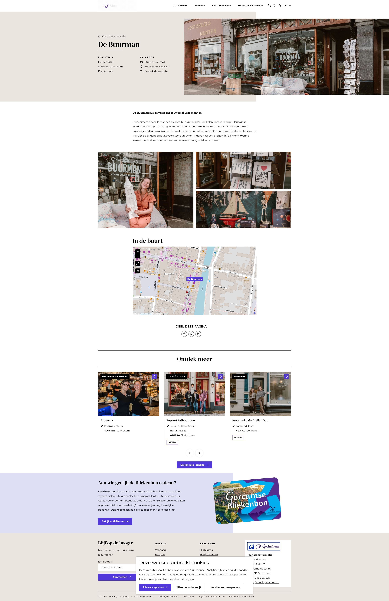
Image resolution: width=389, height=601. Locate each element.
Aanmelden (120, 577)
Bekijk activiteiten (113, 521)
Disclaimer (188, 596)
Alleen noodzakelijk (189, 587)
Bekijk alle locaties (192, 464)
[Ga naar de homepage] (117, 6)
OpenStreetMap (145, 314)
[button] (194, 281)
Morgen (160, 554)
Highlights (206, 549)
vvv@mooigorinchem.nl (264, 582)
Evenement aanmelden (241, 596)
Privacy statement (119, 596)
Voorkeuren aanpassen (225, 587)
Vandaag (160, 549)
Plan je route (106, 71)
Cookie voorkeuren (144, 596)
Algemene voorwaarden (212, 596)
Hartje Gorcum (209, 554)
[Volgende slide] (199, 453)
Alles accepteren (153, 587)
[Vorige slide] (190, 453)
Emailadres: (105, 561)
